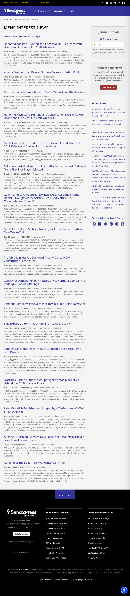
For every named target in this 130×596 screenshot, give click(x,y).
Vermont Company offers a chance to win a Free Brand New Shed (45, 304)
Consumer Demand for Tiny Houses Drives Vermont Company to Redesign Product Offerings (44, 282)
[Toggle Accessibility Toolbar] (124, 590)
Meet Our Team (95, 528)
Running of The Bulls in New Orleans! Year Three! (34, 462)
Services (58, 11)
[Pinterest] (111, 2)
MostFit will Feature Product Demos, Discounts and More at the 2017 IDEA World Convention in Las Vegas (43, 144)
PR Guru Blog (94, 557)
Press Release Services (26, 3)
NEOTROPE (23, 569)
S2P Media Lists (53, 543)
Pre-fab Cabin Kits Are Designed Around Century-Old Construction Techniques (37, 259)
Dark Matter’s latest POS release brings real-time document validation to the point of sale (108, 112)
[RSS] (123, 2)
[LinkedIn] (115, 2)
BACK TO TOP (65, 495)
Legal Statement (45, 580)
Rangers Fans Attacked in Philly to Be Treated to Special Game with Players (42, 350)
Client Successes (95, 543)
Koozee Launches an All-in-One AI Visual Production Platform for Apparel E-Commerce (109, 147)
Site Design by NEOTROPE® (82, 580)
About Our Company (97, 523)
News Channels (39, 11)
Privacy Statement (61, 580)
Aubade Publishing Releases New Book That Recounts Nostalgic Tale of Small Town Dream (44, 438)
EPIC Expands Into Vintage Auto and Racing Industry (37, 323)
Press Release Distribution (57, 523)
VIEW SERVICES (108, 87)
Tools (71, 11)
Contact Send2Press (96, 553)
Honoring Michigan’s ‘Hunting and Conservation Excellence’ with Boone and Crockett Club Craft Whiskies (44, 116)
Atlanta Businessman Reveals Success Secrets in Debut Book (42, 72)
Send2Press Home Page (98, 518)
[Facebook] (106, 2)
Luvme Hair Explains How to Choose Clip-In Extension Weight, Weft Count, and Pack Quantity (108, 135)
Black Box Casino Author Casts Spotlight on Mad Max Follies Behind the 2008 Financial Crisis (41, 381)
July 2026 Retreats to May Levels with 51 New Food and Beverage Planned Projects (108, 189)
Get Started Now (21, 534)
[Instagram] (119, 2)
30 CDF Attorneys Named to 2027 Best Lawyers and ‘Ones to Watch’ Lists (107, 124)
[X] (94, 223)
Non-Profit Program (54, 553)
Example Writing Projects (57, 533)
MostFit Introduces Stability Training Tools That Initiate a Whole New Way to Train (43, 230)
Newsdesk (8, 3)
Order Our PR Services (56, 557)
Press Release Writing (55, 528)
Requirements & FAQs (56, 548)
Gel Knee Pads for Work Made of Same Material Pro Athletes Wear (45, 92)
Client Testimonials (96, 538)
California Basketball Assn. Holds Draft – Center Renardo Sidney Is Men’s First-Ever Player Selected (45, 167)
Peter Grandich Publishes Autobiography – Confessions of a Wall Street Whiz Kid (44, 409)
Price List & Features (55, 538)
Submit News (45, 3)
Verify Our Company (97, 533)
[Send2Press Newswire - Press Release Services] (15, 12)
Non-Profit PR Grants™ (98, 548)
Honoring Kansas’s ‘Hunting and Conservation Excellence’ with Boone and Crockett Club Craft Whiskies (43, 45)
